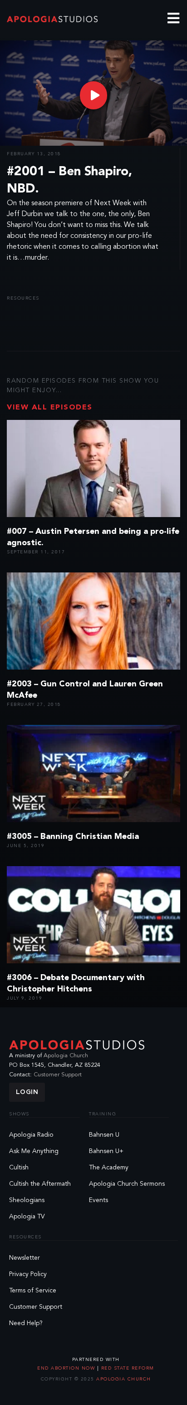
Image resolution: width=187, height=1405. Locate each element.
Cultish (19, 1167)
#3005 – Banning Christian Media (73, 837)
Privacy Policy (28, 1274)
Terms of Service (32, 1290)
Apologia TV (27, 1216)
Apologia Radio (31, 1135)
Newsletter (24, 1258)
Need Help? (26, 1323)
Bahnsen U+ (106, 1151)
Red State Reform (126, 1368)
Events (98, 1200)
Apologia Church (66, 1056)
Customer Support (58, 1075)
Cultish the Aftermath (40, 1184)
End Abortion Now (67, 1368)
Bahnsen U (104, 1135)
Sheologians (26, 1200)
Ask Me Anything (34, 1151)
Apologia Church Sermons (127, 1184)
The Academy (108, 1167)
